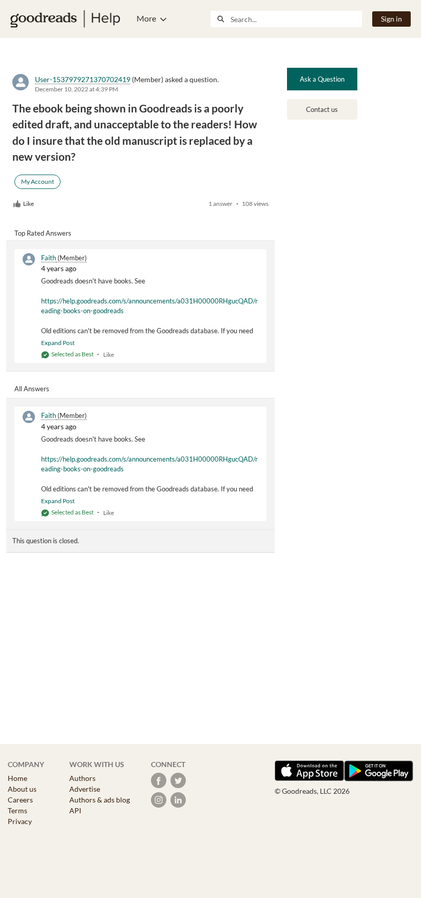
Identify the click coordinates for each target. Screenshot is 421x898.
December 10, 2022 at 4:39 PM (76, 89)
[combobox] (296, 19)
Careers (20, 799)
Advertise (84, 789)
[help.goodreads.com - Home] (65, 19)
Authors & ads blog (99, 799)
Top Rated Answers (42, 233)
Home (17, 778)
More (146, 18)
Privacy (20, 821)
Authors (82, 778)
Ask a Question (322, 79)
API (75, 810)
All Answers (31, 389)
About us (22, 789)
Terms (17, 810)
